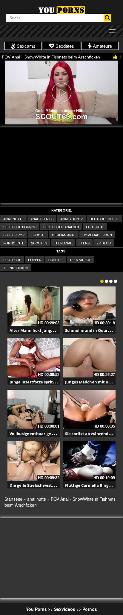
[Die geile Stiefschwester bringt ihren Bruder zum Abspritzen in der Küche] (33, 461)
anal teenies (41, 218)
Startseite (13, 499)
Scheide (55, 259)
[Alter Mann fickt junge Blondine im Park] (33, 306)
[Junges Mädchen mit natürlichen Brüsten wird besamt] (89, 357)
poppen (34, 259)
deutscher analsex (61, 226)
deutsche (12, 259)
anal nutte (13, 218)
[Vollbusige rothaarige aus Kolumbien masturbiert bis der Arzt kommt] (33, 409)
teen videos (80, 259)
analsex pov (71, 218)
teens (84, 243)
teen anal (63, 243)
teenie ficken (15, 267)
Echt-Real (95, 226)
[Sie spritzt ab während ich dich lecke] (89, 409)
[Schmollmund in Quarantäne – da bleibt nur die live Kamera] (89, 306)
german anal (64, 234)
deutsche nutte (104, 218)
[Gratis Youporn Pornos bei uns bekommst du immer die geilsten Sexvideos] (61, 9)
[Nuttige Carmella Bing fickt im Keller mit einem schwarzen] (89, 461)
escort (38, 234)
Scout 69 (39, 243)
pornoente (13, 243)
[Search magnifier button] (107, 17)
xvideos (103, 243)
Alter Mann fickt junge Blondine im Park (49, 330)
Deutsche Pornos (19, 226)
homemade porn (97, 234)
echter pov (13, 234)
